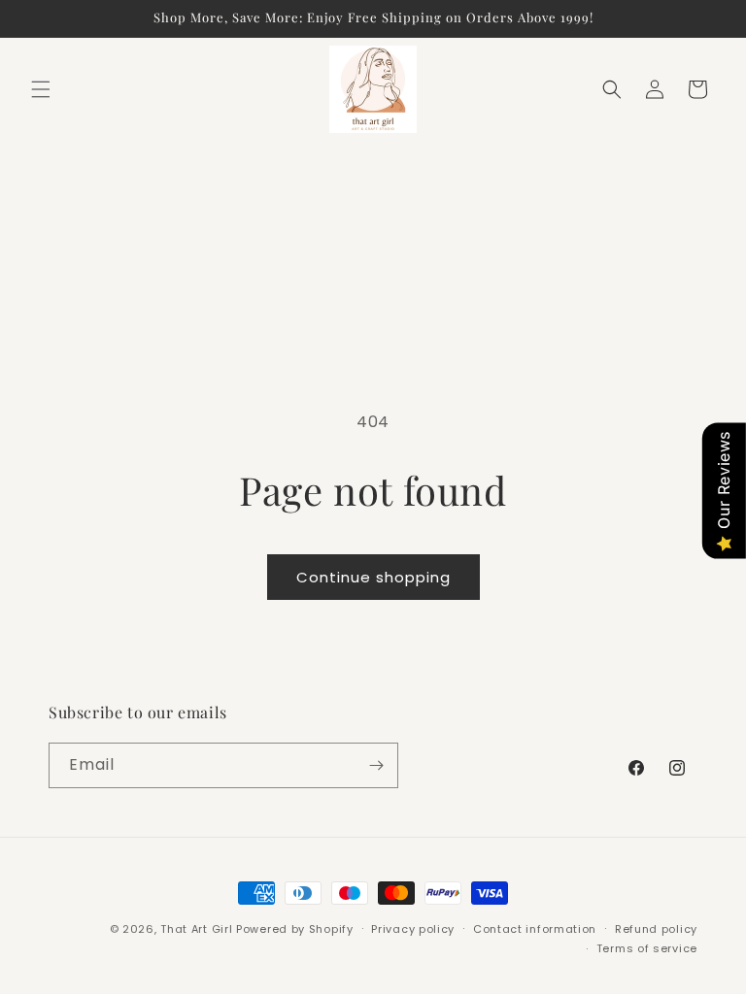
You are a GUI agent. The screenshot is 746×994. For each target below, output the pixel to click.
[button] (40, 89)
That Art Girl (196, 929)
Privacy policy (413, 929)
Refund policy (656, 929)
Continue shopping (373, 577)
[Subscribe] (376, 765)
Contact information (534, 929)
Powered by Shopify (295, 929)
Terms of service (646, 948)
